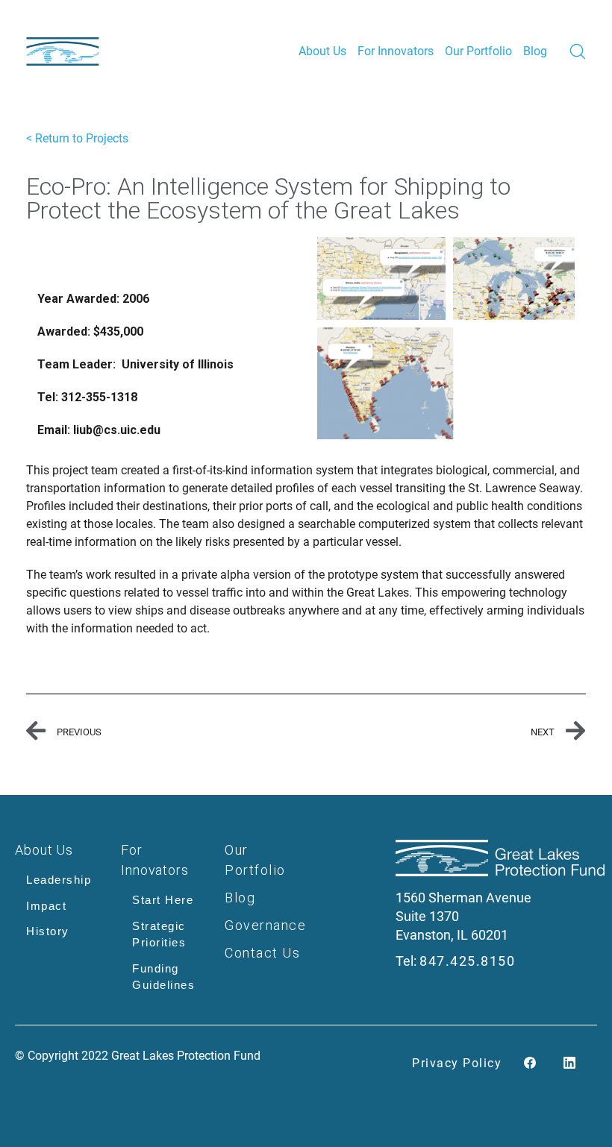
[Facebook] (530, 1064)
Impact (46, 905)
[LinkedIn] (569, 1064)
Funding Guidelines (163, 977)
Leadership (58, 879)
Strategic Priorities (159, 934)
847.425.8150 (467, 961)
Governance (265, 925)
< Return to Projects (77, 138)
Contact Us (262, 953)
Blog (240, 897)
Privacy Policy (457, 1063)
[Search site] (577, 51)
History (47, 931)
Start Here (162, 899)
